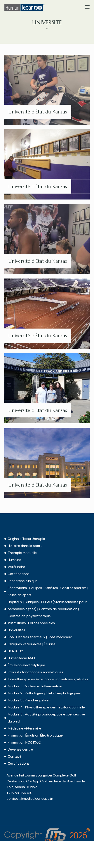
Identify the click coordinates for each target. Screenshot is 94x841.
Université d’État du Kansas (37, 112)
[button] (87, 7)
